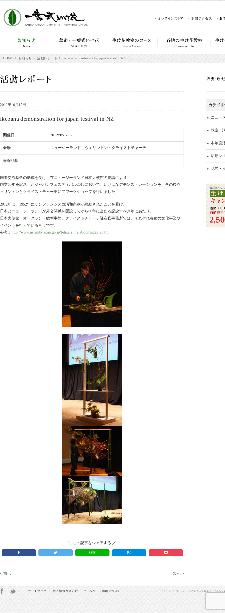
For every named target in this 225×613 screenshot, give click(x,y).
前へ (7, 573)
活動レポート (47, 58)
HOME (8, 58)
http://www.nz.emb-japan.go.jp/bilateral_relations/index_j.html (60, 232)
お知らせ (25, 58)
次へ (177, 573)
